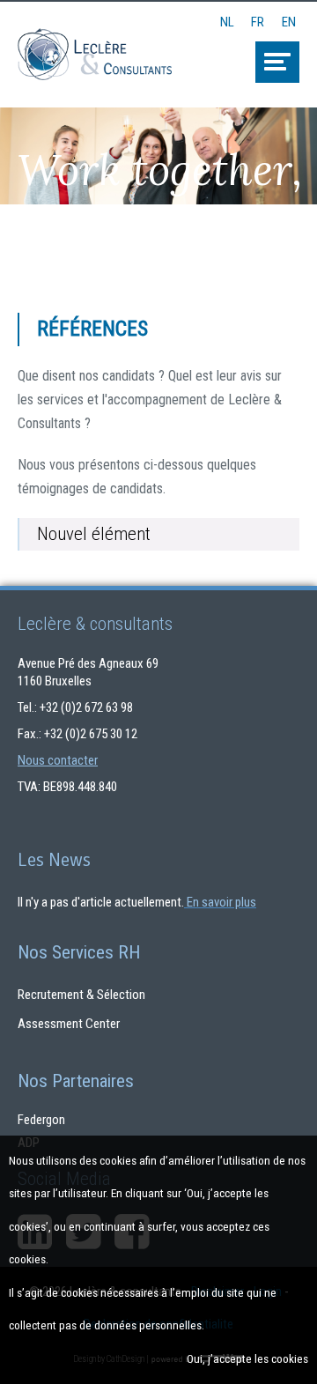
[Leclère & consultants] (95, 41)
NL (227, 16)
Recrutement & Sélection (81, 995)
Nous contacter (58, 760)
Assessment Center (69, 1024)
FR (257, 16)
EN (289, 16)
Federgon (41, 1120)
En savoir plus (221, 902)
